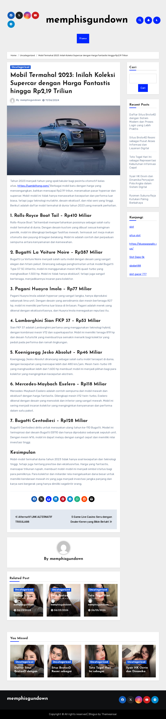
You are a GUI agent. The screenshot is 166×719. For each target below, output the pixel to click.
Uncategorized (20, 67)
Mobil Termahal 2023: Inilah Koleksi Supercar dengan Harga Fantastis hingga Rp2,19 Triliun (62, 83)
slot (131, 226)
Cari (132, 67)
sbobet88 (135, 265)
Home (83, 38)
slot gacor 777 (138, 274)
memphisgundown (87, 20)
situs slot (135, 235)
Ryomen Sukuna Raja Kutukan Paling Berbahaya (142, 199)
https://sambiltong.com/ (33, 185)
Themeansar (109, 714)
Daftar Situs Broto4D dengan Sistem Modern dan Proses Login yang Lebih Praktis (142, 121)
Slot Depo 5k (136, 257)
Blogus (93, 714)
